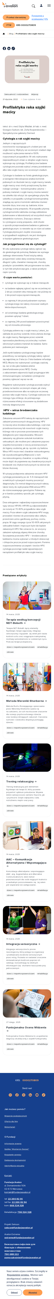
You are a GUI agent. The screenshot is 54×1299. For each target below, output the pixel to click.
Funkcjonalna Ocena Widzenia (26, 1027)
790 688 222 (11, 1254)
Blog (11, 34)
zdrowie (10, 652)
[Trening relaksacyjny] (27, 757)
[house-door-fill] (5, 34)
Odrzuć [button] (14, 1292)
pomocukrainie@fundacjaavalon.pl (22, 1257)
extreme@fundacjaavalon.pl (19, 1237)
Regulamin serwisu (12, 1155)
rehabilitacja (42, 647)
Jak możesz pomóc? (14, 1109)
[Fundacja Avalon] (10, 5)
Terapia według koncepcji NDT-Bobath (23, 621)
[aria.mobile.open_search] (33, 6)
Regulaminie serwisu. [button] (18, 1275)
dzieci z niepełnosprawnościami (20, 647)
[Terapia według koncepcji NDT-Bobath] (27, 596)
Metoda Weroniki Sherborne (25, 701)
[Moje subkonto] (41, 6)
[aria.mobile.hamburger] (49, 6)
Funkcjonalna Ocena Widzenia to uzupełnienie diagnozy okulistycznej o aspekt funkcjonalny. (27, 1037)
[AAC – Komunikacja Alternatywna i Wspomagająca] (27, 835)
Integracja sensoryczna (22, 944)
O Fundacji (10, 1137)
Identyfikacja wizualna (14, 1166)
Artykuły (34, 94)
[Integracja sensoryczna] (27, 920)
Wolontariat (9, 1127)
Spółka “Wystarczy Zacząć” (16, 1149)
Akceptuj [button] (33, 1292)
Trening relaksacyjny (20, 781)
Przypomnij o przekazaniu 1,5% (40, 17)
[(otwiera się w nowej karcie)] (4, 48)
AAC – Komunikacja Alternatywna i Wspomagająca (26, 861)
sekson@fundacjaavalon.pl (18, 1227)
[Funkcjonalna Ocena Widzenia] (27, 1003)
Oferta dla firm (11, 1121)
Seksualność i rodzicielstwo (16, 94)
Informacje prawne (12, 1143)
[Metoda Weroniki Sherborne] (27, 677)
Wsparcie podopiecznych (15, 1116)
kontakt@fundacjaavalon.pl (17, 1192)
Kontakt (8, 1175)
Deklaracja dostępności (15, 1160)
